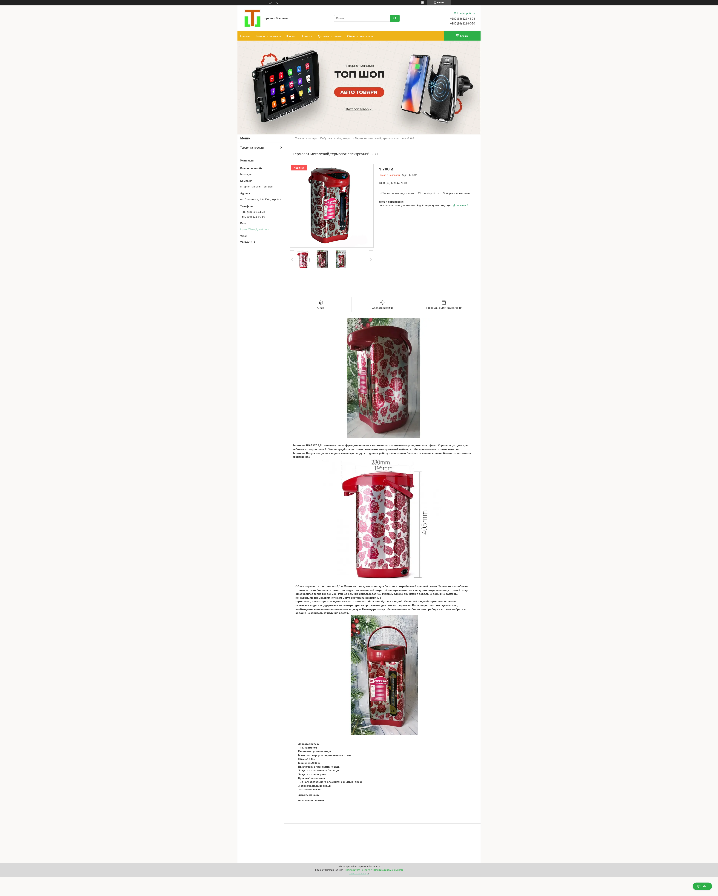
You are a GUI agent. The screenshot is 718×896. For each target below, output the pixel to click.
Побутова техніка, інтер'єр (336, 138)
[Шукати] (395, 18)
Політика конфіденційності (388, 870)
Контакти (306, 36)
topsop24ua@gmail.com (254, 229)
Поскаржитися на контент (358, 870)
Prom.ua (377, 866)
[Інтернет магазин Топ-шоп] (252, 18)
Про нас (291, 36)
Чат (705, 886)
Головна (245, 36)
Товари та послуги (267, 36)
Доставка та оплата (330, 36)
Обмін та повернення (360, 36)
